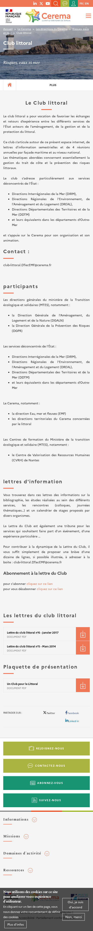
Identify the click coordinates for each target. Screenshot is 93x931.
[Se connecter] (73, 3)
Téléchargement (83, 634)
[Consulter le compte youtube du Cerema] (48, 3)
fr (81, 3)
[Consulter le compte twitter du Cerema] (41, 3)
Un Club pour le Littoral (22, 684)
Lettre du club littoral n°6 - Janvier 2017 (33, 632)
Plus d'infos (15, 924)
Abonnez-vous (50, 783)
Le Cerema (24, 29)
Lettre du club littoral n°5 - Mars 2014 (31, 646)
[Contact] (65, 3)
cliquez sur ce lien (40, 583)
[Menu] (88, 15)
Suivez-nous (50, 800)
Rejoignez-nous (50, 748)
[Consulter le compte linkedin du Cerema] (35, 3)
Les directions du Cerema (51, 29)
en (87, 3)
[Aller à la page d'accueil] (47, 14)
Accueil (8, 29)
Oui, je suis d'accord (75, 904)
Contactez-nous (50, 765)
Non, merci (73, 917)
